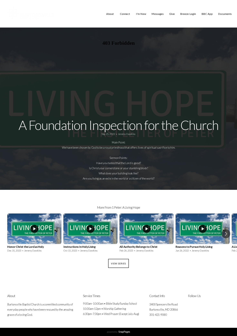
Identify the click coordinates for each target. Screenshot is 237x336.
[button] (226, 233)
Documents (225, 13)
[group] (34, 233)
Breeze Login (188, 13)
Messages (158, 13)
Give (172, 13)
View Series (118, 263)
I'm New (141, 13)
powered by (118, 331)
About (110, 13)
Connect (125, 13)
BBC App (207, 13)
